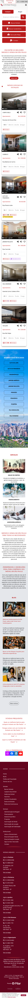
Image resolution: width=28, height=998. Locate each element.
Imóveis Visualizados (10, 799)
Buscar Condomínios (15, 29)
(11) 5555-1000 (9, 900)
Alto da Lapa (14, 363)
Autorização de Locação (11, 824)
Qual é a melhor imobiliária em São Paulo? (14, 741)
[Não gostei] (21, 112)
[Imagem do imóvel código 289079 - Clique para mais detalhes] (14, 314)
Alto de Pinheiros (14, 369)
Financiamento (8, 814)
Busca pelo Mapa (15, 35)
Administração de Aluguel (11, 812)
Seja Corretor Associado (11, 842)
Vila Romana (13, 416)
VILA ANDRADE (7, 284)
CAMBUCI (5, 154)
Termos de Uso (7, 781)
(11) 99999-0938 (9, 860)
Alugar (20, 12)
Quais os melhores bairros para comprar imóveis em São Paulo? (13, 723)
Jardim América (14, 380)
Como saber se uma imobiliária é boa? (14, 735)
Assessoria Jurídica (9, 817)
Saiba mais (14, 78)
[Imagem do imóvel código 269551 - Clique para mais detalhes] (14, 101)
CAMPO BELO (6, 112)
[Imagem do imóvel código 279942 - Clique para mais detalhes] (14, 185)
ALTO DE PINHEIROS (6, 197)
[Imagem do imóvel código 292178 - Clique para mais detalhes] (14, 272)
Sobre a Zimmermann (10, 834)
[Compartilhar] (18, 112)
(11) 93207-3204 (9, 920)
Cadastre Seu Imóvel (10, 792)
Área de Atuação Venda (11, 837)
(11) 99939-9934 (9, 880)
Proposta (7, 819)
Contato (15, 40)
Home (5, 774)
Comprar (8, 12)
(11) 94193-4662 (9, 940)
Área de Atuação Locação (11, 839)
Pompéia (14, 404)
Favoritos (7, 797)
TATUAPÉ (5, 326)
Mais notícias (14, 703)
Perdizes (14, 392)
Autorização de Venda (10, 821)
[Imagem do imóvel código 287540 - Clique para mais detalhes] (14, 230)
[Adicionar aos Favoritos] (24, 112)
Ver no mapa (7, 872)
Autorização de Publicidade (12, 826)
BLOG (4, 776)
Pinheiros (13, 398)
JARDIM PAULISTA (8, 242)
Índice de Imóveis (9, 801)
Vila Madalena (14, 410)
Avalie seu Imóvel (9, 794)
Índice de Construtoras (11, 804)
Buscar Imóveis (15, 23)
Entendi (23, 995)
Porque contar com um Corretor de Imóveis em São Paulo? (14, 729)
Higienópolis (14, 374)
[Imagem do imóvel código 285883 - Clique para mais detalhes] (14, 143)
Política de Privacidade (9, 779)
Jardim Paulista (14, 386)
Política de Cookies (12, 997)
